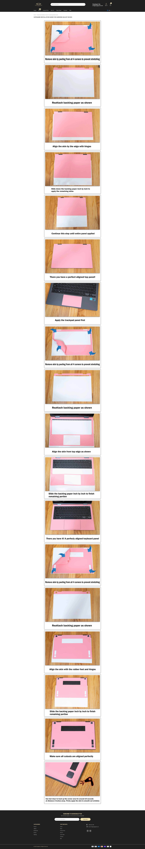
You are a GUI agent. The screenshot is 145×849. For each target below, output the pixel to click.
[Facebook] (88, 831)
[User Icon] (106, 4)
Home (35, 14)
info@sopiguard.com (97, 5)
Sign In (106, 5)
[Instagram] (90, 831)
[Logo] (41, 4)
